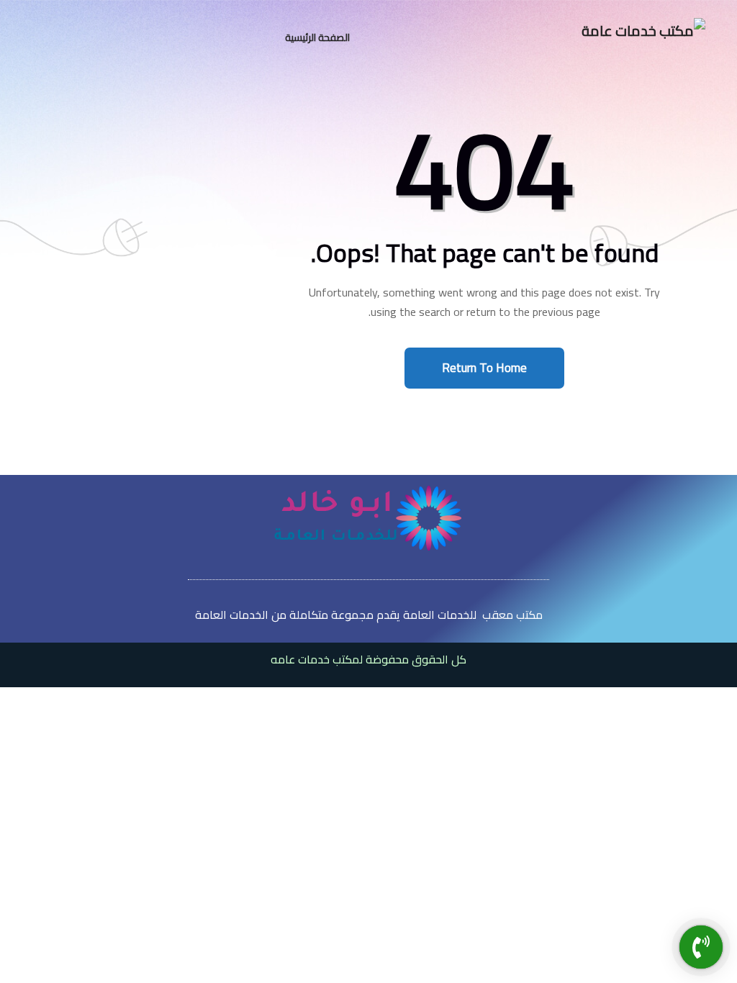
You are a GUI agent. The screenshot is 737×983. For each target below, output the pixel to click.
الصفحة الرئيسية (317, 37)
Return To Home (484, 367)
